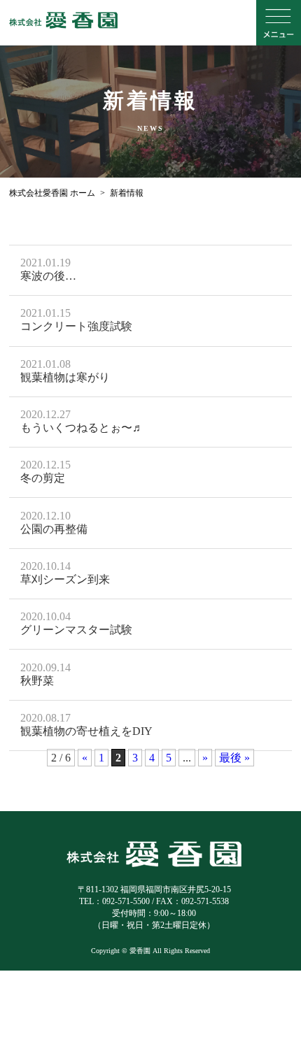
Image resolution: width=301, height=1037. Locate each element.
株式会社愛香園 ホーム (52, 193)
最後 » (234, 758)
